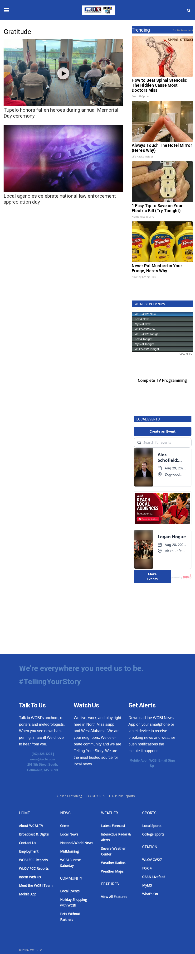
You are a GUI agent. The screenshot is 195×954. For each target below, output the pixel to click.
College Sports (153, 834)
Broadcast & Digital (34, 834)
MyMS (147, 885)
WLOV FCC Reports (34, 868)
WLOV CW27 (152, 859)
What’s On (150, 894)
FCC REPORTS (95, 796)
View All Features (114, 896)
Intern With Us (30, 877)
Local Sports (151, 825)
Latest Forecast (113, 825)
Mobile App (138, 760)
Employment (29, 851)
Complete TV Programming (162, 380)
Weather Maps (112, 871)
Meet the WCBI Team (36, 885)
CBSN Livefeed (153, 876)
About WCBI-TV (31, 825)
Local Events (70, 891)
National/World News (76, 842)
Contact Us (27, 842)
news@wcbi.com (42, 759)
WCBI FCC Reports (33, 860)
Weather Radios (113, 862)
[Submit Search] (188, 10)
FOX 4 (146, 868)
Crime (64, 825)
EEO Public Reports (122, 796)
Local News (69, 834)
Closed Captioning (69, 796)
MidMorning (69, 851)
